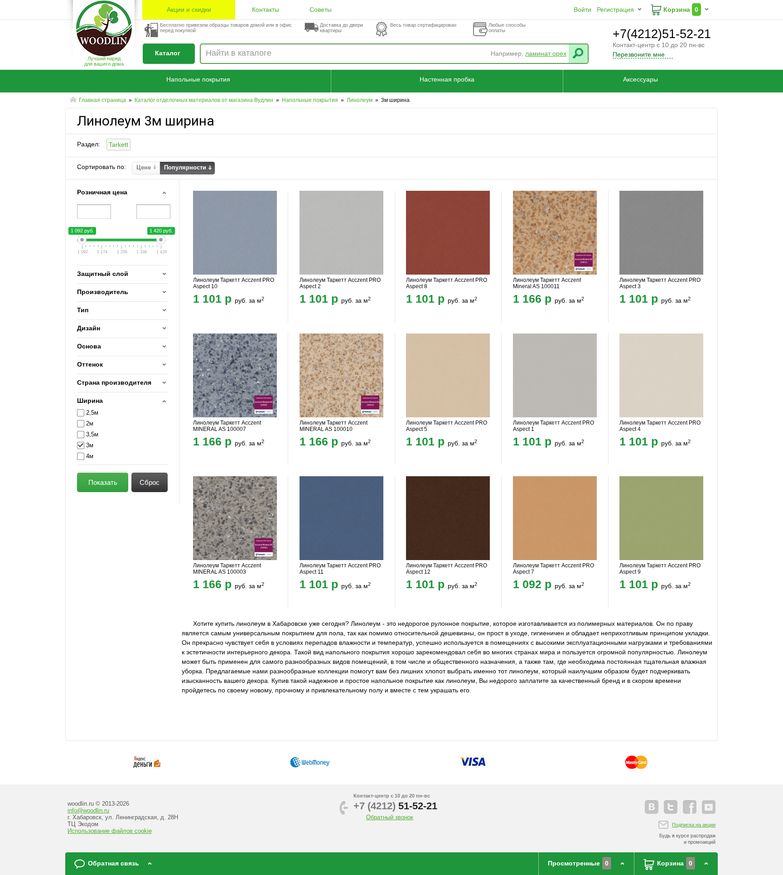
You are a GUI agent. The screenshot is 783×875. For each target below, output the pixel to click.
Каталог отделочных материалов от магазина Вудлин (205, 100)
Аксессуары (640, 79)
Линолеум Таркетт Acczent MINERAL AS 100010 (333, 426)
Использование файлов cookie (110, 830)
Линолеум (360, 100)
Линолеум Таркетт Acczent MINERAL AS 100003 (227, 568)
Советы (320, 9)
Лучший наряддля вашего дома (104, 61)
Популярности (185, 167)
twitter (670, 807)
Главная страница (103, 100)
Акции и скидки (189, 9)
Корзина (676, 9)
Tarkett (118, 144)
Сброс (150, 482)
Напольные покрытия (198, 79)
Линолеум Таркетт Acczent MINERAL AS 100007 (227, 426)
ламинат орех (545, 53)
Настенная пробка (447, 79)
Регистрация (615, 9)
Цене (143, 167)
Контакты (265, 9)
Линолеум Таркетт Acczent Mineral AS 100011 (547, 283)
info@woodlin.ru (88, 810)
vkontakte (651, 807)
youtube (708, 807)
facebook (689, 807)
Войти (582, 9)
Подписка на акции (693, 824)
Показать (102, 482)
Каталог (167, 53)
